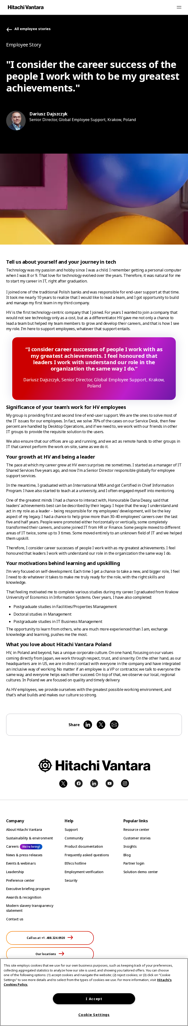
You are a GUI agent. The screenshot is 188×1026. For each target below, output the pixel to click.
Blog (127, 855)
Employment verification (84, 871)
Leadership (15, 871)
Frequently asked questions (87, 855)
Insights (130, 846)
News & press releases (24, 855)
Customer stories (137, 838)
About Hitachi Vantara (24, 829)
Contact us (14, 919)
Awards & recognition (23, 897)
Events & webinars (20, 863)
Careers (12, 846)
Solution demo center (140, 871)
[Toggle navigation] (179, 7)
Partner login (133, 863)
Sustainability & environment (29, 838)
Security (71, 880)
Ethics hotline (75, 863)
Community (74, 838)
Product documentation (84, 846)
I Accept (94, 998)
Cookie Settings (94, 1014)
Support (71, 829)
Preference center (20, 880)
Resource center (136, 829)
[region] (94, 992)
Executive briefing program (28, 888)
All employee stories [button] (32, 29)
